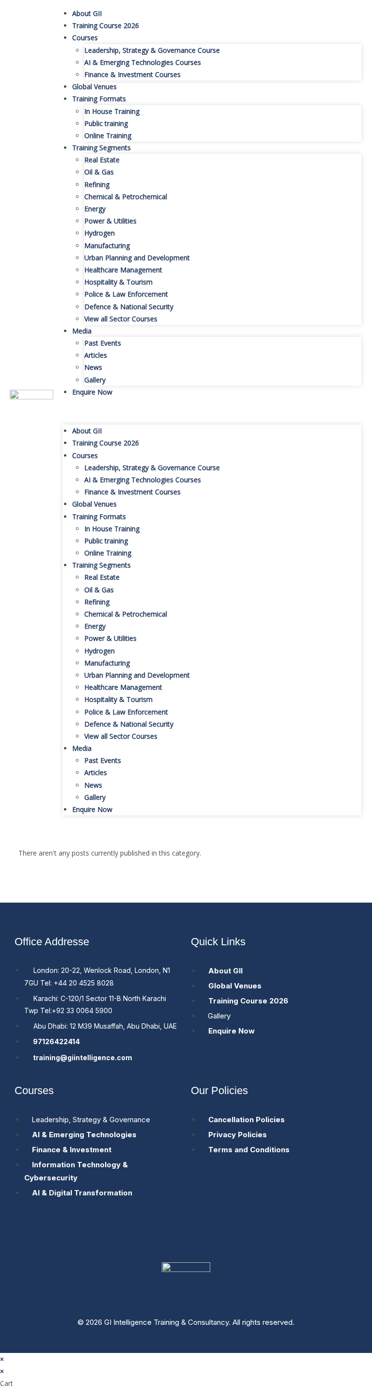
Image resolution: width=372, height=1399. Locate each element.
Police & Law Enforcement (126, 294)
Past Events (102, 343)
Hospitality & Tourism (118, 281)
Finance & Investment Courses (132, 74)
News (93, 367)
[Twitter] (186, 1237)
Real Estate (102, 159)
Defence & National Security (128, 306)
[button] (211, 411)
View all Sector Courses (120, 318)
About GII (87, 13)
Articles (95, 355)
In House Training (112, 111)
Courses (85, 37)
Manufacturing (107, 245)
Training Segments (101, 147)
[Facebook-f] (150, 1237)
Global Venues (94, 86)
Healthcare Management (123, 269)
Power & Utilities (110, 220)
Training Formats (99, 98)
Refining (96, 184)
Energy (95, 208)
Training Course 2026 (105, 25)
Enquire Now (92, 392)
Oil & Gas (99, 171)
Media (82, 330)
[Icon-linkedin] (222, 1237)
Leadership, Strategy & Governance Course (152, 50)
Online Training (107, 135)
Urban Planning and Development (137, 257)
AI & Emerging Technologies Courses (142, 62)
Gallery (95, 379)
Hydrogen (99, 233)
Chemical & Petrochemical (125, 196)
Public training (106, 123)
